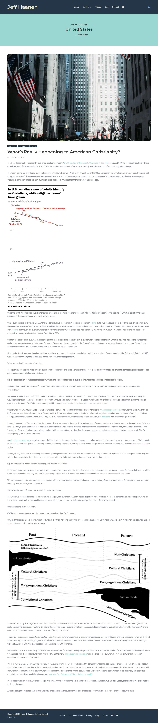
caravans (114, 474)
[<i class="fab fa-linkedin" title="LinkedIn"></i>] (123, 7)
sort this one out (16, 523)
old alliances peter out (19, 440)
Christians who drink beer (76, 654)
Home (72, 35)
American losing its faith (110, 410)
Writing (98, 7)
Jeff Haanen (22, 7)
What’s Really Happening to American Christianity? (63, 152)
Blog (107, 7)
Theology (23, 146)
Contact (115, 7)
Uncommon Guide (75, 715)
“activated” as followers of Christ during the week (70, 674)
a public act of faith (139, 444)
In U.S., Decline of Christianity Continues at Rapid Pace (87, 163)
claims (93, 323)
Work (33, 146)
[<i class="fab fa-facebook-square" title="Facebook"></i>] (112, 715)
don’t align (105, 417)
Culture (12, 146)
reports (14, 330)
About (76, 7)
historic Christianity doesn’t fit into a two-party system (84, 403)
